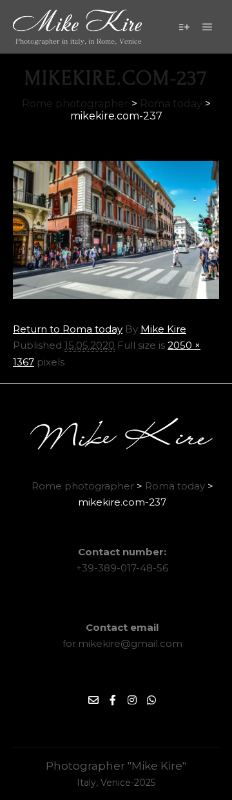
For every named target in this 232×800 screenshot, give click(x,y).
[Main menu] (207, 27)
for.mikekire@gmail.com (122, 643)
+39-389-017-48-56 (122, 568)
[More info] (184, 27)
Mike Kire (163, 329)
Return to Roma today (67, 329)
